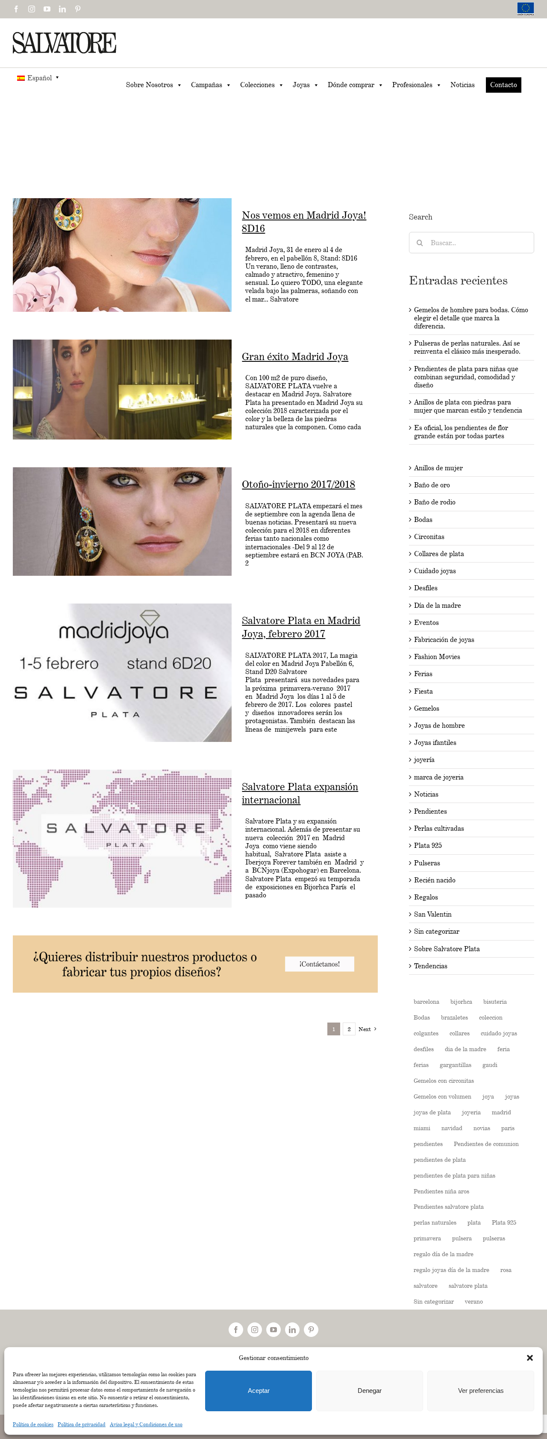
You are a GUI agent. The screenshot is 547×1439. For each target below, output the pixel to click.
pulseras (494, 1238)
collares (460, 1033)
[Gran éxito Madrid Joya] (122, 390)
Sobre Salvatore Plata (447, 949)
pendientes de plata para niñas (454, 1175)
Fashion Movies (437, 657)
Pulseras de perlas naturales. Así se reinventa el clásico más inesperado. (467, 347)
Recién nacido (435, 880)
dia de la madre (465, 1048)
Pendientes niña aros (441, 1191)
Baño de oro (432, 485)
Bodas (423, 520)
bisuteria (495, 1001)
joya (488, 1096)
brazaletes (454, 1017)
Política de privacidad (82, 1424)
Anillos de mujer (438, 468)
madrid (501, 1112)
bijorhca (461, 1001)
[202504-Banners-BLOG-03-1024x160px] (195, 939)
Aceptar (259, 1390)
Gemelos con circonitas (444, 1080)
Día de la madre (437, 605)
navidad (451, 1127)
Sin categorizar (436, 931)
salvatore (426, 1285)
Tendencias (430, 966)
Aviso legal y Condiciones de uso (146, 1424)
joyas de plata (432, 1112)
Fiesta (423, 691)
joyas (512, 1096)
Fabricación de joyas (444, 640)
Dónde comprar (351, 85)
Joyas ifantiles (435, 743)
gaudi (489, 1064)
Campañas (206, 85)
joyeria (471, 1112)
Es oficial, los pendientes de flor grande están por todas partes (461, 432)
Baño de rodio (435, 502)
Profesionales (412, 85)
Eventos (426, 622)
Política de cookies (33, 1424)
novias (481, 1127)
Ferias (423, 674)
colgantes (426, 1033)
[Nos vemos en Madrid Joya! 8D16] (122, 255)
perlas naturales (435, 1222)
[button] (530, 1358)
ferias (421, 1064)
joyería (424, 760)
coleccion (491, 1017)
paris (508, 1127)
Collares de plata (439, 554)
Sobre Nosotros (149, 85)
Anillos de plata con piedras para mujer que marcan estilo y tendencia (468, 406)
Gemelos (426, 708)
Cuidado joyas (435, 571)
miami (422, 1127)
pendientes (428, 1143)
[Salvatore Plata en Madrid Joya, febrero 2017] (122, 672)
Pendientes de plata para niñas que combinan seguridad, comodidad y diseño (466, 377)
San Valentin (433, 914)
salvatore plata (468, 1285)
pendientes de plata (440, 1159)
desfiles (424, 1048)
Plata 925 (428, 845)
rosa (506, 1269)
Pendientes (430, 811)
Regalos (426, 897)
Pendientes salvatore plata (449, 1206)
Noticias (462, 85)
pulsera (462, 1238)
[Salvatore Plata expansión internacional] (122, 839)
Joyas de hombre (439, 725)
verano (474, 1301)
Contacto (503, 85)
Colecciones (257, 85)
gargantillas (455, 1064)
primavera (427, 1238)
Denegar (370, 1390)
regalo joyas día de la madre (451, 1269)
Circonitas (429, 537)
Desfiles (426, 588)
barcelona (426, 1001)
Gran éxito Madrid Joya (295, 356)
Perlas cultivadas (439, 828)
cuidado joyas (499, 1033)
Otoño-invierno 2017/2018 (298, 484)
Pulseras (427, 863)
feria (503, 1048)
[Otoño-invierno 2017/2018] (122, 521)
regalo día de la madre (443, 1253)
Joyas (301, 85)
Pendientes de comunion (486, 1143)
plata (474, 1222)
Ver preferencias (481, 1390)
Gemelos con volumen (442, 1096)
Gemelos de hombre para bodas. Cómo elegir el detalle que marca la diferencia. (471, 318)
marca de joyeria (439, 777)
